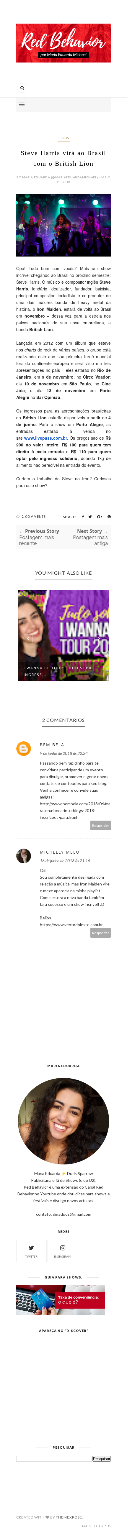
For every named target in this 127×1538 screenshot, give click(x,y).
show (64, 138)
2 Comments (34, 516)
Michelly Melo (60, 852)
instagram (62, 1256)
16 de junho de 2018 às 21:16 (65, 860)
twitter (31, 1256)
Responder (100, 825)
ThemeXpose (69, 1517)
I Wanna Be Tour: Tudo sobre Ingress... (59, 671)
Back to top (94, 1526)
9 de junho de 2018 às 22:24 (64, 753)
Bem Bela (52, 744)
